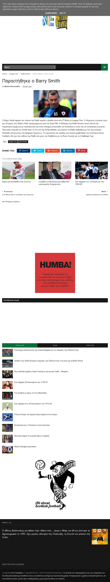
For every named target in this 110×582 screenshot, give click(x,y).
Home (4, 74)
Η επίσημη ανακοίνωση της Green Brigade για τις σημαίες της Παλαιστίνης (46, 350)
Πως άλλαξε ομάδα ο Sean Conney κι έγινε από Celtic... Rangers (41, 371)
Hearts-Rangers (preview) (25, 447)
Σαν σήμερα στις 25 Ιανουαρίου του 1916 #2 (33, 404)
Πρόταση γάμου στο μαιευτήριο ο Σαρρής (32, 436)
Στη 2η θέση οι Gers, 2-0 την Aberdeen (30, 393)
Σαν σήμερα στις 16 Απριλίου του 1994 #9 (89, 183)
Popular (20, 345)
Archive (90, 345)
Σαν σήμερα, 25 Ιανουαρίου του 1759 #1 (31, 382)
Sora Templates (17, 573)
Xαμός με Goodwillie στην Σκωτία (16, 182)
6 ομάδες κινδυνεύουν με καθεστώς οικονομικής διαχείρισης (54, 183)
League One (13, 74)
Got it (63, 13)
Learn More (51, 13)
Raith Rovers (25, 74)
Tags (55, 345)
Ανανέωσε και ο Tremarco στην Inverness (32, 425)
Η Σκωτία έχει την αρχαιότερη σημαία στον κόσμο (35, 414)
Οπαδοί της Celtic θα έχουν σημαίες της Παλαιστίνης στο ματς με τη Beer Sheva (48, 361)
